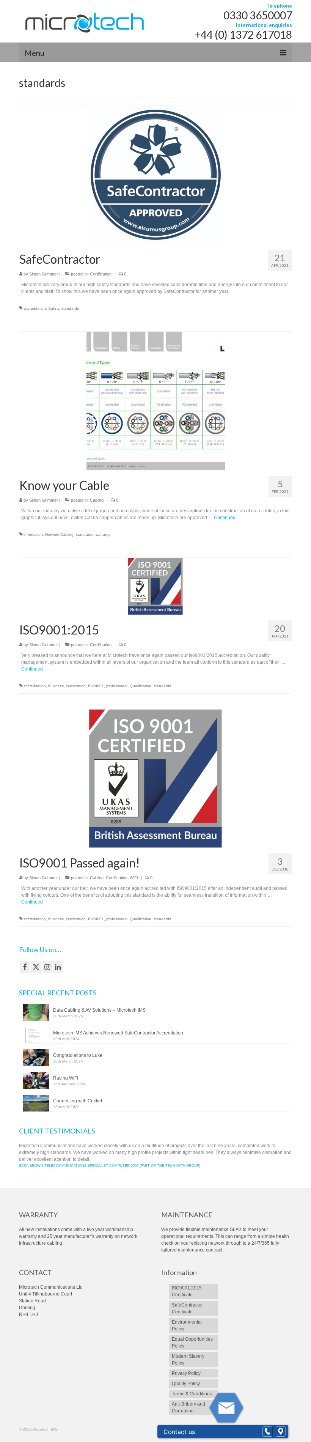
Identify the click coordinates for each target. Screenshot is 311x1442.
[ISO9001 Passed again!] (155, 778)
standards (70, 308)
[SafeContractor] (155, 174)
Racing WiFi (65, 1078)
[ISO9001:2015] (155, 586)
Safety (53, 308)
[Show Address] (281, 1431)
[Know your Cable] (155, 400)
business (56, 686)
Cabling (97, 500)
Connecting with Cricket (77, 1101)
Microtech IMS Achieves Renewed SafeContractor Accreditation (118, 1033)
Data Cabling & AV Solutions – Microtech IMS (99, 1010)
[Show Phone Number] (267, 1431)
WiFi (134, 877)
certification (76, 686)
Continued (225, 517)
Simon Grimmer (43, 274)
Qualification (140, 686)
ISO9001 (96, 686)
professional (116, 686)
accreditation (35, 308)
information (33, 534)
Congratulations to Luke (77, 1055)
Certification (101, 274)
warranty (103, 534)
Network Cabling (59, 534)
